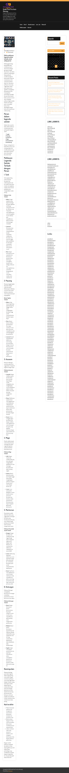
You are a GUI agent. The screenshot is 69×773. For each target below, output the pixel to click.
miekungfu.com (50, 183)
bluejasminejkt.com (51, 180)
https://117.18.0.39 (51, 131)
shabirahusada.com (51, 206)
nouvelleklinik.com (51, 203)
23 (63, 63)
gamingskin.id (50, 324)
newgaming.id (50, 289)
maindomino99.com (51, 139)
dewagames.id (50, 264)
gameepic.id (49, 368)
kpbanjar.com (50, 198)
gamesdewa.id (50, 260)
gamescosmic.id (50, 297)
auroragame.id (50, 311)
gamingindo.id (50, 392)
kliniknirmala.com (51, 201)
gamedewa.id (50, 277)
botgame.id (49, 370)
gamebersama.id (50, 271)
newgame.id (49, 313)
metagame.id (50, 371)
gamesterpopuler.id (51, 240)
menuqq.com (50, 152)
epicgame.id (49, 374)
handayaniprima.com (51, 172)
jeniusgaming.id (50, 250)
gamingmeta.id (50, 331)
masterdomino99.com (52, 143)
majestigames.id (50, 269)
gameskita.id (50, 239)
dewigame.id (50, 281)
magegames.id (50, 350)
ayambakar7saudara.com (52, 165)
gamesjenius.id (50, 261)
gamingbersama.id (51, 245)
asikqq (48, 223)
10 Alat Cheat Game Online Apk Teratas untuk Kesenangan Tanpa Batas (55, 97)
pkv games (49, 226)
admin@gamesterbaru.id (9, 51)
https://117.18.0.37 (51, 144)
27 (56, 66)
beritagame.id (50, 318)
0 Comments (10, 52)
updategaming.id (50, 295)
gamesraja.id (50, 256)
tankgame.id (50, 381)
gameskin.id (49, 357)
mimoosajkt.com (51, 188)
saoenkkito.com (50, 170)
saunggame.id (50, 282)
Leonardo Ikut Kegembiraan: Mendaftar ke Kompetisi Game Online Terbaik (55, 84)
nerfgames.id (50, 345)
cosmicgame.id (50, 315)
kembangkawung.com (52, 190)
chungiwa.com (50, 191)
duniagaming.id (50, 247)
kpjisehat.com (50, 195)
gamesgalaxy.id (50, 294)
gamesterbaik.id (50, 263)
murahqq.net (50, 136)
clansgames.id (50, 344)
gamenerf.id (49, 358)
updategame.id (50, 316)
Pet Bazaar (10, 771)
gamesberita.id (50, 298)
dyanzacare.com (50, 214)
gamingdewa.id (50, 243)
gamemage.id (50, 366)
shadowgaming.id (51, 253)
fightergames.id (50, 349)
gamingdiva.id (50, 394)
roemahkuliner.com (51, 169)
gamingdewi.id (50, 242)
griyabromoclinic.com (51, 216)
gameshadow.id (50, 273)
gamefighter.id (50, 363)
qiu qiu (48, 224)
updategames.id (50, 303)
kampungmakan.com (51, 174)
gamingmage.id (50, 329)
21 (58, 63)
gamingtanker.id (50, 334)
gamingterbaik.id (50, 248)
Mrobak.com (50, 182)
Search (51, 38)
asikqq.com (49, 126)
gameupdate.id (50, 308)
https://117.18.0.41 (50, 138)
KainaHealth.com (51, 204)
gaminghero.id (50, 389)
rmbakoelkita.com (51, 177)
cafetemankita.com (51, 185)
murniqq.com (50, 151)
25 (51, 66)
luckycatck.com (50, 175)
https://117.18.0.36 (51, 128)
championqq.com (51, 146)
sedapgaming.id (50, 258)
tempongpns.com (51, 167)
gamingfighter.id (50, 336)
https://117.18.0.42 (51, 134)
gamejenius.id (50, 279)
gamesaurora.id (50, 292)
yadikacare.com (50, 208)
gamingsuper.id (50, 397)
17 (48, 63)
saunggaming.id (50, 251)
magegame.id (50, 376)
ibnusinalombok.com (51, 211)
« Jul (62, 50)
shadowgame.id (50, 284)
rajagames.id (50, 274)
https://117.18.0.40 (51, 147)
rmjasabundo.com (51, 186)
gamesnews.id (50, 300)
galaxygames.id (50, 302)
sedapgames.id (50, 268)
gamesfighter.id (50, 339)
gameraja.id (49, 276)
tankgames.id (50, 353)
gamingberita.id (50, 287)
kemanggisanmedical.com (52, 199)
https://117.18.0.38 (51, 141)
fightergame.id (50, 373)
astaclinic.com (50, 209)
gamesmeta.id (50, 337)
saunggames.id (50, 266)
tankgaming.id (50, 383)
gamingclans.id (50, 326)
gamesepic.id (50, 342)
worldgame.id (50, 319)
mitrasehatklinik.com (51, 196)
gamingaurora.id (50, 285)
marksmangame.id (51, 379)
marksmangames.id (51, 355)
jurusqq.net (49, 133)
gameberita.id (50, 310)
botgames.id (50, 347)
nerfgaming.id (50, 332)
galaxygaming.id (50, 290)
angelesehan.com (51, 178)
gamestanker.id (50, 384)
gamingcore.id (50, 391)
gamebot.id (49, 365)
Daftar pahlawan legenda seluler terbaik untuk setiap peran (9, 58)
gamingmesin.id (50, 387)
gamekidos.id (50, 386)
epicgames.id (50, 352)
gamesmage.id (50, 340)
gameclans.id (50, 360)
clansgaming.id (50, 328)
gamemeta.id (50, 361)
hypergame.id (50, 378)
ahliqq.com (49, 130)
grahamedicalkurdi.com (52, 212)
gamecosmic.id (50, 306)
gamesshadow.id (50, 255)
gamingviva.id (50, 399)
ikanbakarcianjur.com (51, 193)
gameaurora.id (50, 305)
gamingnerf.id (50, 323)
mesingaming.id (50, 395)
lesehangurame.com (51, 164)
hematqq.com (50, 149)
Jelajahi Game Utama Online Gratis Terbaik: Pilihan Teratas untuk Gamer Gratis (55, 111)
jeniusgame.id (50, 321)
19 (53, 63)
